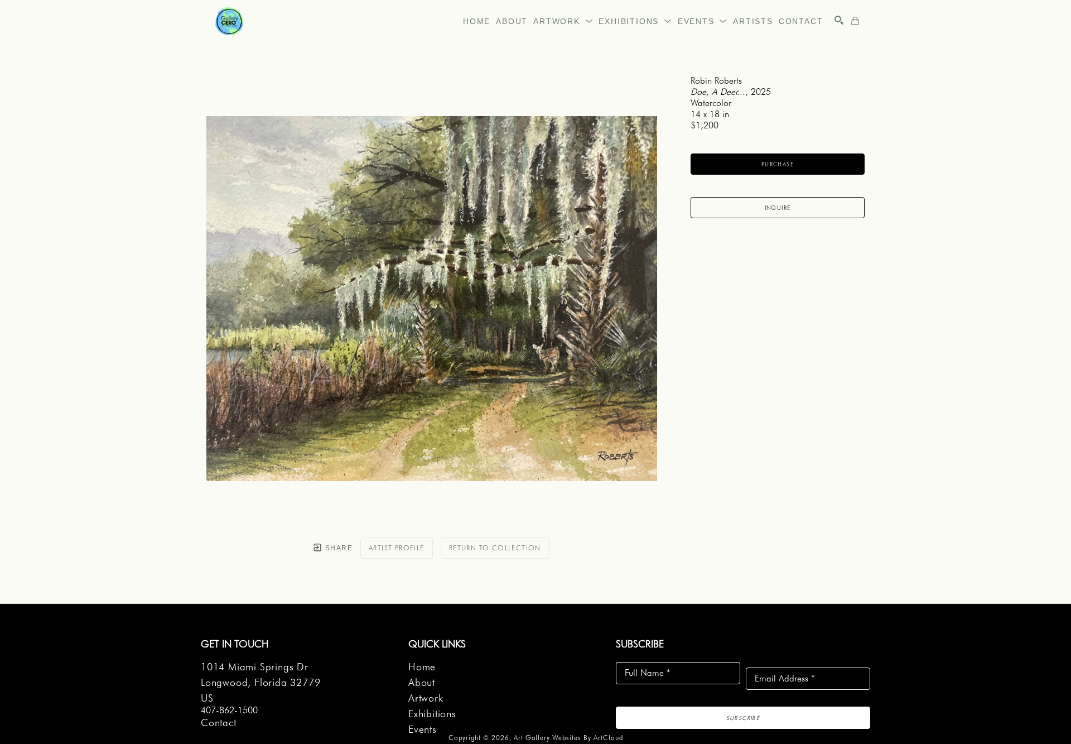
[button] (563, 21)
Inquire (778, 207)
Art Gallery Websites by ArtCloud (568, 737)
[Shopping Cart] (855, 20)
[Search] (838, 20)
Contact (219, 722)
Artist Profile (396, 548)
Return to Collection (495, 548)
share (338, 548)
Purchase (777, 164)
